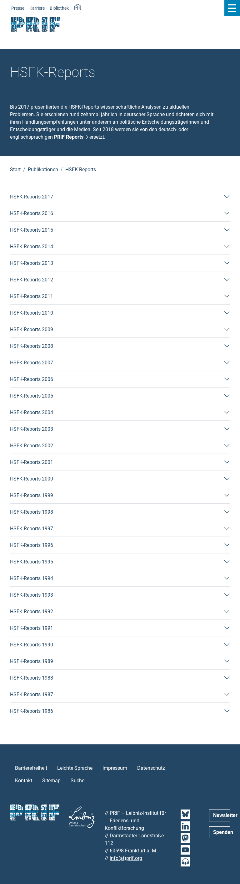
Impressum (114, 768)
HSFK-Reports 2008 (31, 346)
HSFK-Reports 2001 (31, 462)
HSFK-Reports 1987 (31, 694)
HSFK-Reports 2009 (31, 329)
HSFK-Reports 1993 (31, 595)
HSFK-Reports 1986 (31, 711)
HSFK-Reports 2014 (31, 246)
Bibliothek (59, 8)
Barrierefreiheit (31, 768)
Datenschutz (151, 768)
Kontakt (23, 781)
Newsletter (221, 815)
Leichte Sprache (74, 768)
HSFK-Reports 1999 (31, 495)
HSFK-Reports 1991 (31, 628)
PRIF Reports (68, 137)
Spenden (221, 832)
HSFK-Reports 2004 (31, 412)
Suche (77, 781)
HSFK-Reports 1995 (31, 562)
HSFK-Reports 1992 (31, 611)
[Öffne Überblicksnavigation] (232, 8)
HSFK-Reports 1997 (31, 529)
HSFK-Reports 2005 (31, 396)
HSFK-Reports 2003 (31, 429)
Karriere (37, 8)
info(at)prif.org (126, 858)
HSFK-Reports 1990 (31, 645)
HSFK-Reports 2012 (31, 280)
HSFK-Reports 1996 (31, 545)
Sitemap (51, 781)
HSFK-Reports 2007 (31, 363)
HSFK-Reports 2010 (31, 313)
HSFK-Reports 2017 (31, 197)
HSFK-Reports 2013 (31, 263)
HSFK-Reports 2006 (31, 379)
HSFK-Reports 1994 (31, 578)
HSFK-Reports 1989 (31, 661)
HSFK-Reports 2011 (31, 296)
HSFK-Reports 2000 (31, 479)
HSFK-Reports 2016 (31, 213)
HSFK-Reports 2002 (31, 446)
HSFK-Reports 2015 (31, 230)
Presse (17, 8)
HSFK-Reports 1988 (31, 678)
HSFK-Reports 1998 (31, 512)
